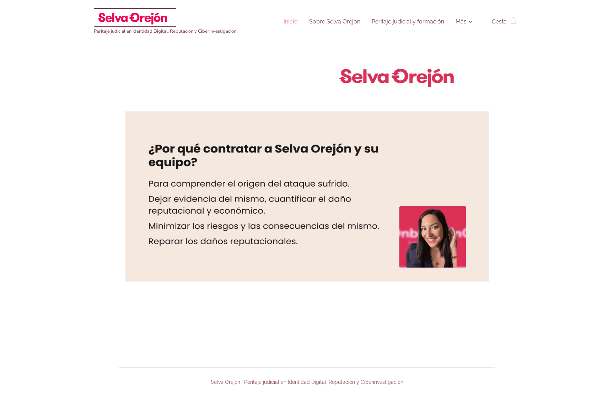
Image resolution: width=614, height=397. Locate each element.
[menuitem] (292, 22)
